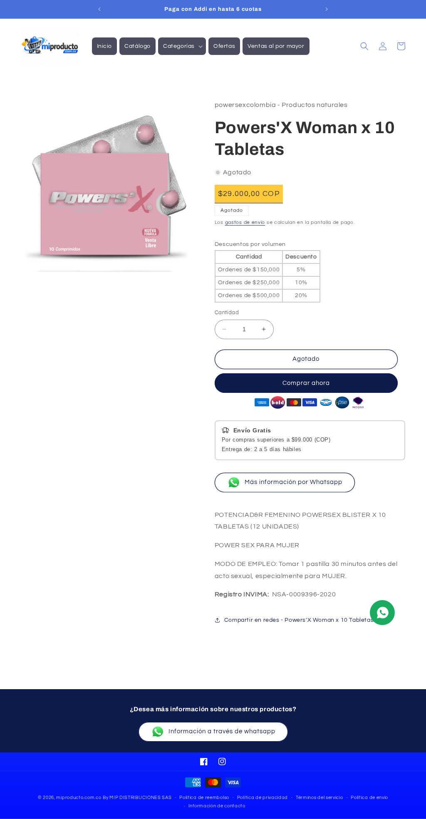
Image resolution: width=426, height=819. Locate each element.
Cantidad (227, 312)
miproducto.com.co (78, 797)
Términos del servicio (319, 797)
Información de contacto (216, 806)
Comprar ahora (306, 383)
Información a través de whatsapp (221, 731)
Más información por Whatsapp (293, 482)
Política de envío (369, 797)
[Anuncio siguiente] (326, 9)
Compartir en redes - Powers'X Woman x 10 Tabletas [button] (299, 620)
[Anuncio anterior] (99, 9)
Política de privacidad (262, 797)
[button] (182, 46)
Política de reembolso (204, 797)
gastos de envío (245, 222)
